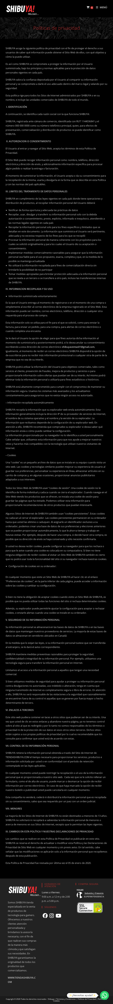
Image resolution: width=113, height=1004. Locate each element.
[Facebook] (45, 915)
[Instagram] (51, 915)
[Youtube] (58, 915)
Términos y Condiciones (66, 999)
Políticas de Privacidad (87, 999)
